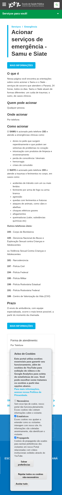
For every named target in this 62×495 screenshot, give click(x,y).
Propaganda (23, 438)
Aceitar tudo (22, 484)
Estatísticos (22, 416)
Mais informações (21, 65)
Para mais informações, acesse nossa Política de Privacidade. (27, 392)
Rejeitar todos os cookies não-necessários (30, 475)
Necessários (23, 401)
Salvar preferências (24, 463)
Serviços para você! (14, 13)
